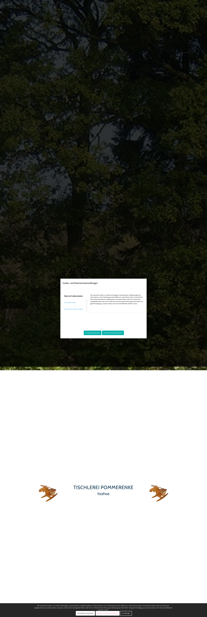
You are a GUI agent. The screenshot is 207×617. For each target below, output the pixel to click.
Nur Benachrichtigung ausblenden (113, 333)
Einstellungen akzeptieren (92, 333)
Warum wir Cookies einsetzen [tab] (73, 296)
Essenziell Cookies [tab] (70, 302)
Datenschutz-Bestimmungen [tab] (73, 309)
